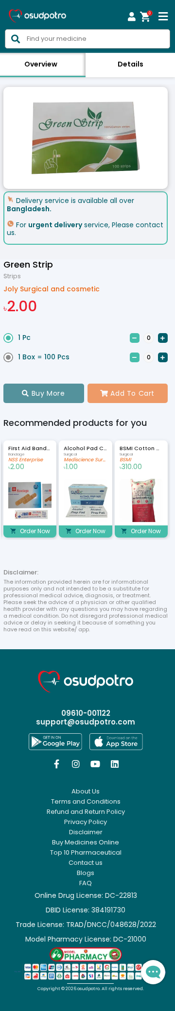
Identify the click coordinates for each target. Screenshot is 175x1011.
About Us (85, 791)
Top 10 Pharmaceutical (86, 853)
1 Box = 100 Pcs (44, 357)
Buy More (43, 393)
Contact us (86, 863)
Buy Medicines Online (85, 842)
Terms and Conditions (86, 802)
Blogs (85, 873)
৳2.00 (20, 306)
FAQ (85, 883)
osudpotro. (89, 989)
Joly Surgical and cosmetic (51, 289)
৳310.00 (131, 467)
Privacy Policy (85, 822)
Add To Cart (127, 393)
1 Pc (24, 337)
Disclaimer (86, 832)
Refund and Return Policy (86, 812)
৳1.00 (71, 467)
